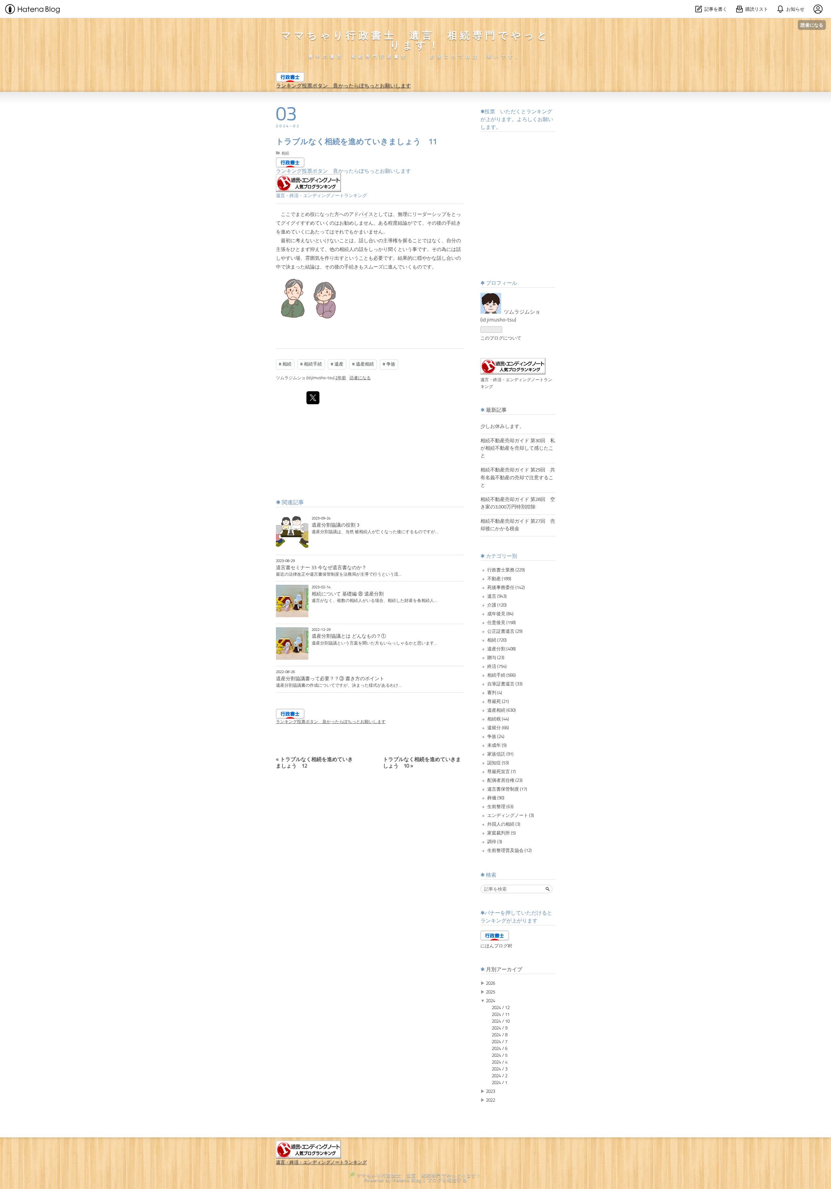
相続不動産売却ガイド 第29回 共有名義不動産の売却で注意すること (517, 478)
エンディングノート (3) (510, 815)
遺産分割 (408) (501, 649)
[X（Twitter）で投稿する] (312, 397)
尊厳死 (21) (498, 701)
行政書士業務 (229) (506, 570)
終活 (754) (497, 666)
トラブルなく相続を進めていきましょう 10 (422, 760)
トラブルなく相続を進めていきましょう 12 (314, 760)
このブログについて (500, 338)
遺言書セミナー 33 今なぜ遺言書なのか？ (321, 567)
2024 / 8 (499, 1035)
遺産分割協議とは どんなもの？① (349, 636)
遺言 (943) (497, 596)
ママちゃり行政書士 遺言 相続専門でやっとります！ (415, 41)
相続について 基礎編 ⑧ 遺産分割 (348, 594)
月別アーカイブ (504, 969)
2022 (490, 1100)
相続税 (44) (498, 719)
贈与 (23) (495, 658)
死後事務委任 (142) (506, 587)
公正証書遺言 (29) (505, 631)
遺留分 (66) (498, 728)
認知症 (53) (498, 763)
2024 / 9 (499, 1028)
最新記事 (496, 410)
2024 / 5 (499, 1055)
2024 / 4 (499, 1062)
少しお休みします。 (502, 426)
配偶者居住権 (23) (505, 780)
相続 (285, 154)
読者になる (811, 25)
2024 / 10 (501, 1021)
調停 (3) (494, 842)
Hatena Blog (407, 1180)
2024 (490, 1001)
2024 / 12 (501, 1008)
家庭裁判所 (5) (501, 833)
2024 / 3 (499, 1069)
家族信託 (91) (500, 754)
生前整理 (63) (500, 807)
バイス (366, 214)
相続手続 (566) (501, 675)
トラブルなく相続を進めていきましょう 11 (356, 142)
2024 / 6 (499, 1048)
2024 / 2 (499, 1076)
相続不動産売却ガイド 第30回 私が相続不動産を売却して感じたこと (517, 448)
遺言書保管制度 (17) (507, 789)
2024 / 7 (499, 1042)
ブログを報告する (447, 1180)
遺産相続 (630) (501, 710)
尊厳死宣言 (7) (501, 772)
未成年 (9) (497, 745)
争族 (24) (495, 736)
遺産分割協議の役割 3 (335, 525)
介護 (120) (497, 605)
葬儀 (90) (495, 798)
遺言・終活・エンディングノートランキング (321, 196)
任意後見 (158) (501, 622)
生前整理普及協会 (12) (509, 850)
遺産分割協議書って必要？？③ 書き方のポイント (330, 679)
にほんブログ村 (496, 946)
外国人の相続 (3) (503, 824)
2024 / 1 (499, 1083)
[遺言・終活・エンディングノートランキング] (308, 190)
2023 (490, 1091)
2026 (490, 983)
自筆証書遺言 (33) (505, 684)
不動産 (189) (499, 579)
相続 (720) (497, 640)
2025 (490, 992)
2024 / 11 (501, 1014)
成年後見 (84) (500, 614)
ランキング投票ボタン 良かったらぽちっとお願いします (343, 86)
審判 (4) (494, 693)
